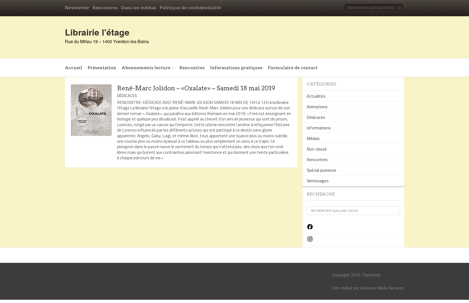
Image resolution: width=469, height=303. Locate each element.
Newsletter (77, 7)
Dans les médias (138, 7)
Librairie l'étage (97, 32)
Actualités (316, 96)
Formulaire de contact (293, 67)
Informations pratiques (236, 67)
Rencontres (105, 7)
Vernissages (318, 180)
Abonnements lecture (146, 67)
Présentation (102, 67)
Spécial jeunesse (321, 170)
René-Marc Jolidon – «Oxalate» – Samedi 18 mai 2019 (196, 88)
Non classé (317, 149)
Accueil (73, 67)
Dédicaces (127, 96)
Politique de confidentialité (190, 7)
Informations (319, 128)
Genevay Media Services (382, 288)
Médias (313, 138)
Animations (317, 106)
